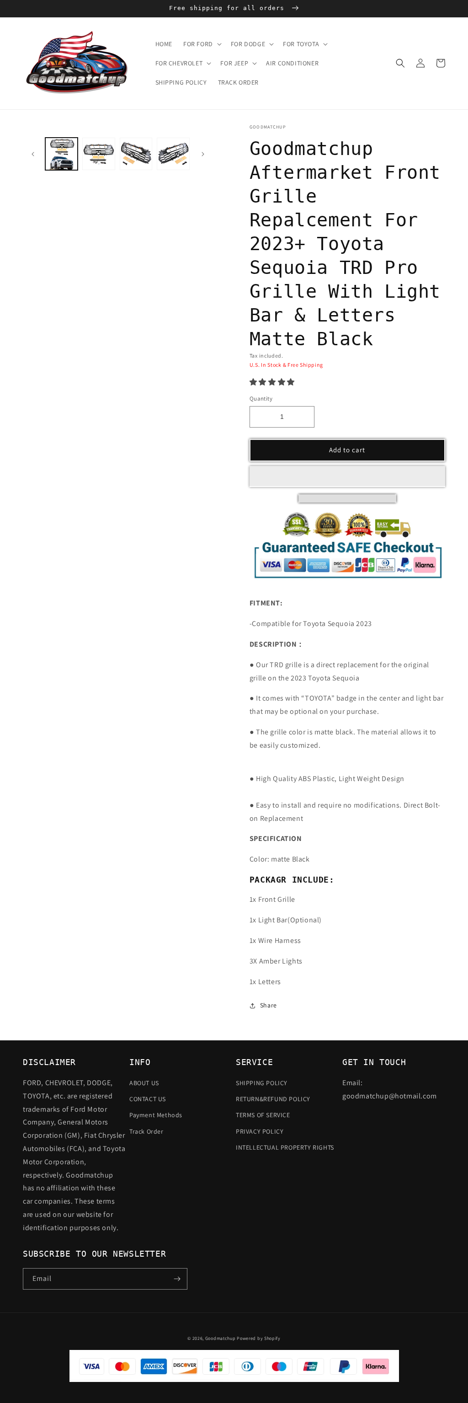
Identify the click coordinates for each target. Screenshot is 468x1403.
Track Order (146, 1131)
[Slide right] (203, 154)
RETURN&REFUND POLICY (273, 1099)
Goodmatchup (220, 1338)
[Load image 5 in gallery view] (173, 154)
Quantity (261, 398)
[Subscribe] (177, 1279)
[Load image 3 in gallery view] (98, 154)
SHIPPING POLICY (261, 1083)
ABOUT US (144, 1083)
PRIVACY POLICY (259, 1131)
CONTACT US (147, 1099)
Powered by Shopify (259, 1338)
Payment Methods (155, 1115)
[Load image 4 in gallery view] (136, 154)
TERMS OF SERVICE (263, 1115)
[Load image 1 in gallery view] (61, 154)
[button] (272, 382)
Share (268, 1005)
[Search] (400, 63)
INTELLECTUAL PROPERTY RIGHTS (285, 1147)
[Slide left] (33, 154)
